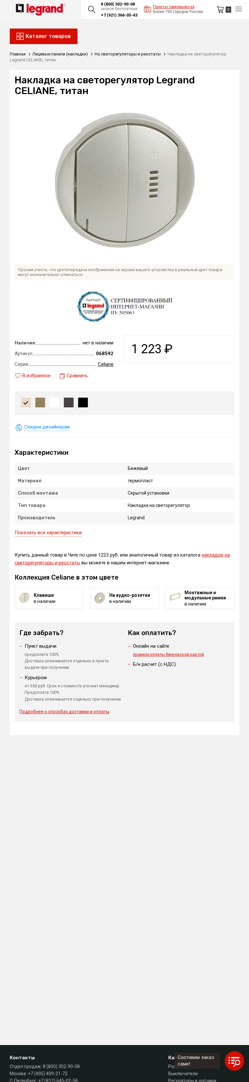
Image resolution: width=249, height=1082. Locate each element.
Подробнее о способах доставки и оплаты (64, 711)
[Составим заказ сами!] (234, 1061)
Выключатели (183, 1073)
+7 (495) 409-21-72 (47, 1073)
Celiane (105, 364)
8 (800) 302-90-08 (118, 4)
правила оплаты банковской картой (168, 654)
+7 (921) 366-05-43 (119, 15)
